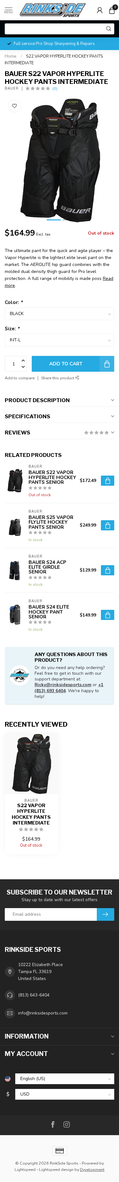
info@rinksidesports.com (43, 1013)
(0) (54, 88)
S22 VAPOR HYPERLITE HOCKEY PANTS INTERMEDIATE (31, 814)
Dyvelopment (92, 1169)
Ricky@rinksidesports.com (63, 685)
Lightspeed (25, 1169)
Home (11, 56)
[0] (111, 10)
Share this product (58, 378)
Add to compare (20, 378)
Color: (14, 302)
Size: (12, 328)
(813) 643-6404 (34, 995)
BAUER (12, 88)
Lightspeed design (56, 1169)
